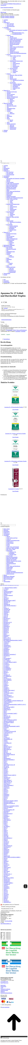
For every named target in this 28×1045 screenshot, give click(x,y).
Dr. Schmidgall (7, 668)
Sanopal (5, 834)
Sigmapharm (7, 847)
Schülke (5, 840)
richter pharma (7, 820)
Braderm (5, 636)
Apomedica (17, 331)
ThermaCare (6, 879)
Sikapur (5, 848)
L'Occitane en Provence (9, 731)
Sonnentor (6, 856)
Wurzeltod (6, 900)
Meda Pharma (7, 749)
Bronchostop (7, 639)
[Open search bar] (1, 161)
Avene (5, 615)
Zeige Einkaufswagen (5, 7)
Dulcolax (5, 672)
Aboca (5, 590)
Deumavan (6, 653)
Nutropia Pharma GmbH (9, 775)
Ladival (5, 734)
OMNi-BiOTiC (7, 781)
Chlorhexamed (7, 646)
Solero (5, 854)
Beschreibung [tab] (6, 339)
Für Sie (8, 545)
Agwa (5, 596)
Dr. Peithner (6, 667)
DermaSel (6, 650)
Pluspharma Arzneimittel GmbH (11, 805)
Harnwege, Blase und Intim (12, 548)
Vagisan (5, 885)
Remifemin (6, 816)
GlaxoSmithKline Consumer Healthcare (13, 700)
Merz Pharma (7, 753)
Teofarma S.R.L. (7, 873)
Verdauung (8, 570)
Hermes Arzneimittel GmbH (10, 713)
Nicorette (6, 767)
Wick (5, 899)
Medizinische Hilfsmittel (9, 576)
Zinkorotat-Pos (7, 902)
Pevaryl (5, 798)
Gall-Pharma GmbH (8, 693)
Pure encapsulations (8, 809)
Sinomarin (6, 852)
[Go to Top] (14, 1035)
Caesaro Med (6, 641)
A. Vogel (5, 589)
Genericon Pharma (8, 696)
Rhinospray (6, 818)
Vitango (5, 893)
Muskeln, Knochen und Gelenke (13, 561)
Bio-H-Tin (6, 627)
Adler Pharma (7, 592)
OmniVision (6, 784)
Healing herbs (7, 709)
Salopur (5, 827)
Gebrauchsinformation (6, 319)
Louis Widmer (7, 743)
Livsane (5, 741)
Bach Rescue (6, 618)
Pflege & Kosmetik (7, 579)
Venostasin (6, 886)
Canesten (5, 642)
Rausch (5, 812)
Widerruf (3, 991)
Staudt (5, 859)
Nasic (5, 762)
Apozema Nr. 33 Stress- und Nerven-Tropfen (15, 433)
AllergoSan (6, 601)
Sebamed (5, 843)
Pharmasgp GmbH (8, 802)
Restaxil (5, 817)
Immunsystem (9, 555)
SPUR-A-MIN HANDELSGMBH (11, 857)
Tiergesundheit (6, 581)
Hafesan (6, 705)
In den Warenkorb (4, 326)
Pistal (5, 804)
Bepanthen (6, 623)
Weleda (5, 897)
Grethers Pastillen (7, 701)
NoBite (5, 768)
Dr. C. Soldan (7, 660)
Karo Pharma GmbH (8, 722)
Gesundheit (6, 535)
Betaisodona (6, 626)
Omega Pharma (7, 780)
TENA (5, 872)
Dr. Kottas (6, 664)
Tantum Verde (7, 867)
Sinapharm (6, 850)
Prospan (5, 808)
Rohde (5, 823)
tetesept (5, 876)
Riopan (5, 821)
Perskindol (6, 795)
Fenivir (5, 686)
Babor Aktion (6, 528)
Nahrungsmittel (9, 562)
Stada (5, 858)
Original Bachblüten (8, 785)
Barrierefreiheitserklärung (6, 993)
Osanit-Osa (6, 787)
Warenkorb (3, 5)
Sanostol (5, 835)
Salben (7, 564)
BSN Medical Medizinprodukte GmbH (12, 640)
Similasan (6, 849)
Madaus (5, 745)
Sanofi (5, 832)
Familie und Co (9, 541)
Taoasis (5, 868)
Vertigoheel (6, 888)
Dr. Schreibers (7, 669)
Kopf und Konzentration (11, 557)
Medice (5, 750)
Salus (5, 829)
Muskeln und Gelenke (11, 559)
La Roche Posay (7, 732)
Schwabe (6, 841)
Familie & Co (6, 532)
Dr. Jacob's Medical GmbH (10, 662)
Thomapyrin (6, 880)
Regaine (5, 814)
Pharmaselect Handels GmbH (10, 800)
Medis (5, 752)
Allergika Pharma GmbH (9, 600)
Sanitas (5, 831)
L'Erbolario (6, 730)
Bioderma (6, 628)
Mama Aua (6, 748)
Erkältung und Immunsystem (12, 540)
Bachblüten (11, 553)
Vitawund (6, 894)
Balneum (5, 619)
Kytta (5, 728)
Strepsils (5, 863)
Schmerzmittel (9, 567)
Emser (5, 677)
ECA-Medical (7, 676)
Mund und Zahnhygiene (11, 558)
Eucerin (5, 682)
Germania (6, 698)
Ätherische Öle (12, 552)
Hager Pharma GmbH (8, 707)
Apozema (23, 331)
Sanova (5, 836)
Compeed (6, 648)
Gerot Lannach (7, 699)
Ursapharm (6, 884)
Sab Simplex (6, 826)
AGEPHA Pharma (8, 595)
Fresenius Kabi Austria (9, 690)
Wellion (5, 898)
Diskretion (5, 530)
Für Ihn (8, 544)
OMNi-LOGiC (7, 782)
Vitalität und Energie (11, 571)
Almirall (5, 603)
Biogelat (6, 630)
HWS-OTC (6, 716)
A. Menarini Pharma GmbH (10, 587)
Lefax (5, 736)
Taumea (5, 870)
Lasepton (5, 735)
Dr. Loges (6, 666)
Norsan (5, 770)
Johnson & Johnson (8, 721)
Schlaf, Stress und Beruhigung (20, 330)
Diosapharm (6, 655)
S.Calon (5, 825)
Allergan (5, 599)
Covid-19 (8, 539)
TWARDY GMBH (8, 882)
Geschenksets (6, 534)
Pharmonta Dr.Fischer (9, 803)
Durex (5, 673)
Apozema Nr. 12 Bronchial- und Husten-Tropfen (15, 461)
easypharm (6, 675)
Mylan (5, 761)
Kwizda (5, 727)
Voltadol (5, 895)
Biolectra (5, 631)
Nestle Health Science (9, 764)
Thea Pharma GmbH (8, 877)
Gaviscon (6, 694)
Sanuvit (5, 839)
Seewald (5, 844)
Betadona (6, 624)
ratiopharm (6, 811)
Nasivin (5, 763)
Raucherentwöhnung (11, 563)
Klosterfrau (6, 725)
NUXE (5, 776)
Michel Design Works (8, 577)
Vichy (5, 891)
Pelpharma (6, 794)
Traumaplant (6, 881)
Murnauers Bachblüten (9, 759)
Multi (5, 757)
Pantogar (5, 791)
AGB (2, 987)
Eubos (5, 681)
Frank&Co (6, 689)
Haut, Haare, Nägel (10, 549)
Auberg (5, 614)
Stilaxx (5, 862)
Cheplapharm (6, 645)
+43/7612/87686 (7, 3)
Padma (5, 789)
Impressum (3, 985)
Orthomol (6, 786)
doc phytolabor (7, 658)
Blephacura (6, 635)
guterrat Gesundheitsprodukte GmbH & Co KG (14, 704)
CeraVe (5, 644)
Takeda (5, 866)
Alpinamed (6, 604)
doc (4, 657)
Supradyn (6, 865)
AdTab (5, 594)
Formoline (6, 687)
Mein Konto (3, 12)
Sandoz (5, 830)
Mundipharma (7, 758)
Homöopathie (9, 330)
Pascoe (5, 793)
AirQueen (6, 598)
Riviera (5, 822)
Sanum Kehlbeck (7, 838)
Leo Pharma (6, 737)
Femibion (6, 685)
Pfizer (5, 799)
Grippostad (6, 703)
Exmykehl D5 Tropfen (13, 488)
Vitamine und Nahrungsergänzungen (14, 572)
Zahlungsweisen (4, 990)
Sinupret (5, 853)
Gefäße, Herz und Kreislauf (12, 546)
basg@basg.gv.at (4, 982)
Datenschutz (3, 986)
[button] (13, 327)
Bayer (5, 621)
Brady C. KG (6, 637)
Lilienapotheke (7, 739)
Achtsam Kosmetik (8, 591)
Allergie (8, 536)
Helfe (5, 712)
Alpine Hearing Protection (9, 605)
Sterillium (6, 861)
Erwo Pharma (7, 678)
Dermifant (6, 651)
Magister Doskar (7, 746)
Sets (4, 580)
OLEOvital (6, 779)
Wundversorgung (10, 573)
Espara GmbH (7, 680)
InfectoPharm (6, 717)
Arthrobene (6, 612)
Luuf (5, 744)
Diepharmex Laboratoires (9, 654)
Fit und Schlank (9, 543)
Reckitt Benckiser (7, 813)
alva (4, 607)
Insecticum (6, 718)
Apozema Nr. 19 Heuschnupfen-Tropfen (13, 407)
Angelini (6, 608)
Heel (5, 710)
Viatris (5, 889)
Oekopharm (6, 777)
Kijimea (5, 723)
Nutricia (5, 773)
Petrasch (5, 796)
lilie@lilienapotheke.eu (16, 3)
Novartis (5, 771)
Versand (5, 308)
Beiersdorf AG (7, 622)
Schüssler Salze (12, 554)
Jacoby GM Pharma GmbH (10, 719)
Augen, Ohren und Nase (11, 537)
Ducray (5, 671)
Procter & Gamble (8, 807)
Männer (5, 575)
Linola (5, 740)
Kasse (11, 7)
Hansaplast (6, 708)
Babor (5, 617)
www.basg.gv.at (4, 981)
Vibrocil (5, 890)
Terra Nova (6, 875)
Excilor (5, 684)
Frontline (6, 691)
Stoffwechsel (9, 568)
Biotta (5, 633)
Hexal (5, 714)
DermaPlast (6, 649)
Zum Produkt (15, 409)
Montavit (6, 755)
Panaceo (5, 790)
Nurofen (5, 772)
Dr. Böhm (6, 659)
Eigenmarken (6, 531)
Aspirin (5, 613)
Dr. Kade (5, 663)
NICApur (6, 766)
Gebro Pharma (7, 695)
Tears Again (6, 871)
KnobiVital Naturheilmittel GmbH (11, 726)
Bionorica (6, 632)
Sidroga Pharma (7, 845)
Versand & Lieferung (5, 989)
